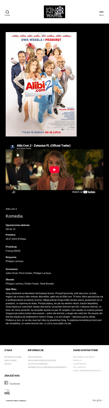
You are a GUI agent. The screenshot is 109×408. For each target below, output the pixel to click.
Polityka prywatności (38, 364)
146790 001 (81, 367)
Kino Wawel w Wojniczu (18, 400)
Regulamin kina (35, 357)
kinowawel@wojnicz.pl (90, 371)
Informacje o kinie (12, 357)
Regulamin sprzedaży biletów (42, 360)
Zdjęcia (7, 364)
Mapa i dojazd (10, 360)
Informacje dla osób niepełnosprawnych (47, 367)
